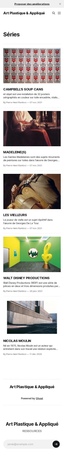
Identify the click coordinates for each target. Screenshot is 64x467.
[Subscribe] (56, 444)
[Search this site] (53, 13)
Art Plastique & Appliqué (24, 13)
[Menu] (59, 13)
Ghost (39, 398)
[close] (60, 4)
